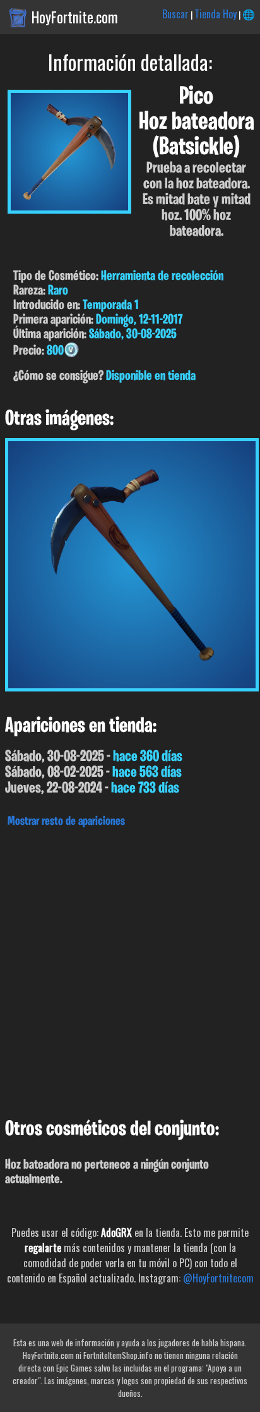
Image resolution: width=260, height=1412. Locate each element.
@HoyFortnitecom (218, 1278)
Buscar (175, 13)
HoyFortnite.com (75, 17)
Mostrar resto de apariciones (66, 821)
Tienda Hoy (215, 13)
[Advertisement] (130, 969)
